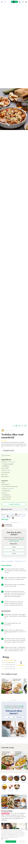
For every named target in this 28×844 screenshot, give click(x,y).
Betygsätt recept (9, 450)
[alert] (14, 836)
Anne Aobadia (11, 514)
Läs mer (16, 837)
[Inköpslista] (22, 2)
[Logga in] (26, 2)
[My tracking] (19, 2)
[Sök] (5, 2)
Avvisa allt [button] (21, 841)
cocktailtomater (10, 462)
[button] (14, 838)
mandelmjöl (10, 488)
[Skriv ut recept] (19, 426)
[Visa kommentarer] (16, 426)
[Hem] (14, 2)
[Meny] (2, 2)
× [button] (26, 830)
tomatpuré (8, 470)
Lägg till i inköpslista (15, 504)
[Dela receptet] (22, 426)
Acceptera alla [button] (10, 841)
